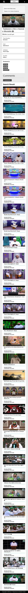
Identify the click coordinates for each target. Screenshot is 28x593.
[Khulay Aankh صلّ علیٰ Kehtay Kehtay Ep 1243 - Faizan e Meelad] (14, 341)
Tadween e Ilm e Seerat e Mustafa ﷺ (11, 11)
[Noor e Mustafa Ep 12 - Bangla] (14, 325)
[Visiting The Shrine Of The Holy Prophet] (14, 409)
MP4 (5, 64)
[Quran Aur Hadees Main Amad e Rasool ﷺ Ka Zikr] (14, 459)
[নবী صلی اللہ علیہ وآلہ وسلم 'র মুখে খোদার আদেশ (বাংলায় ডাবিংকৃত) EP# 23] (14, 91)
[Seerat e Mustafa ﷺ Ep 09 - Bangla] (14, 308)
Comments (7, 80)
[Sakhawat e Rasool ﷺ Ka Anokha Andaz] (14, 477)
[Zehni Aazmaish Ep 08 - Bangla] (14, 241)
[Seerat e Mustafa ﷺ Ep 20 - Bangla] (14, 258)
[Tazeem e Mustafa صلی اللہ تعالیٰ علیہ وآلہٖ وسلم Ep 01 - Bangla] (14, 157)
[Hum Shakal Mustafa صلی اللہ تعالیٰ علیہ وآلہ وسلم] (14, 108)
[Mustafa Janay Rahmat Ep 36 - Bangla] (14, 209)
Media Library (12, 8)
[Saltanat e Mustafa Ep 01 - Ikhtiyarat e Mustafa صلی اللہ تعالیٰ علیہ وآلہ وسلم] (14, 191)
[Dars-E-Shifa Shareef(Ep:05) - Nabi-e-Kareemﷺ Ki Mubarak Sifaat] (14, 511)
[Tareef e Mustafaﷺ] (14, 528)
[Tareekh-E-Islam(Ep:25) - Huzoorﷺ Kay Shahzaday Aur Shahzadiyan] (14, 545)
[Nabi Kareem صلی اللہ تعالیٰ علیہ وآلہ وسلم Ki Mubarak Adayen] (14, 375)
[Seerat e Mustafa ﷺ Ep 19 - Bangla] (14, 274)
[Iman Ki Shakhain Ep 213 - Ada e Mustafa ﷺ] (14, 562)
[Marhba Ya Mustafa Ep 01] (14, 358)
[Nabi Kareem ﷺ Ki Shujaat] (14, 579)
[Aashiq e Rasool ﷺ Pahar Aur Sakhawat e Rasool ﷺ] (14, 493)
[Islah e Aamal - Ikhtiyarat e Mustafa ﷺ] (14, 443)
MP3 (5, 66)
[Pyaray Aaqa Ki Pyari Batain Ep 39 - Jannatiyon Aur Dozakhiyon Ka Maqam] (14, 425)
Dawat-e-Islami (7, 8)
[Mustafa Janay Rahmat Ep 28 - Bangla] (14, 225)
